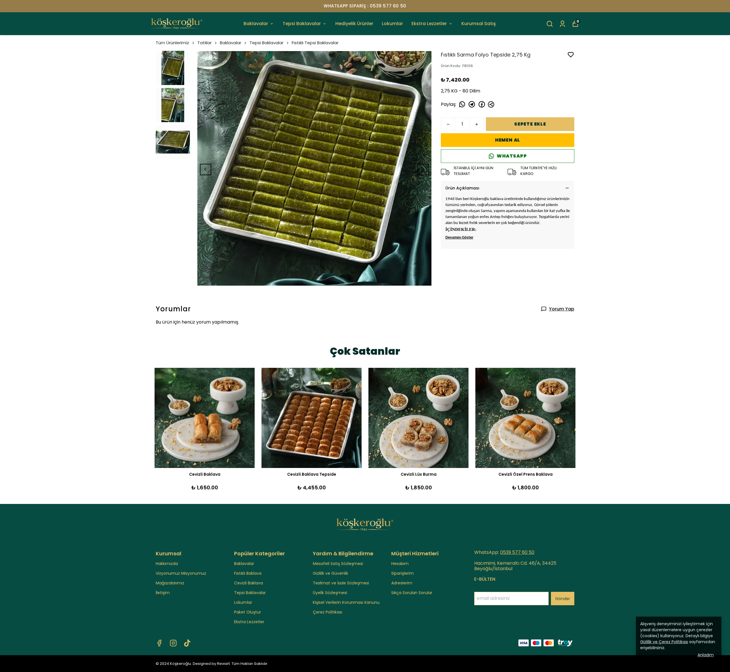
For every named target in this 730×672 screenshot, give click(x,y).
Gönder (562, 599)
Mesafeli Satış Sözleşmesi (338, 563)
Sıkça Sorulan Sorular (411, 593)
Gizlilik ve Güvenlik (330, 573)
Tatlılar (204, 43)
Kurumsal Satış (478, 23)
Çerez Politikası (327, 612)
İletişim (163, 593)
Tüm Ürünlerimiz (172, 43)
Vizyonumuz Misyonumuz (181, 573)
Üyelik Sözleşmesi (330, 593)
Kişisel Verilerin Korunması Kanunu (346, 602)
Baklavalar (256, 23)
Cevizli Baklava (248, 583)
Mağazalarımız (170, 583)
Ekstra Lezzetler (429, 23)
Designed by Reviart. (212, 663)
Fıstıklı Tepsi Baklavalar (315, 43)
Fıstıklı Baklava (247, 573)
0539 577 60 (514, 552)
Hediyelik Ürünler (354, 23)
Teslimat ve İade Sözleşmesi (341, 583)
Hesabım (400, 563)
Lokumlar (392, 23)
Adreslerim (401, 583)
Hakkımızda (167, 563)
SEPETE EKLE (530, 124)
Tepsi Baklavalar (302, 23)
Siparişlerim (402, 573)
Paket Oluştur (247, 612)
